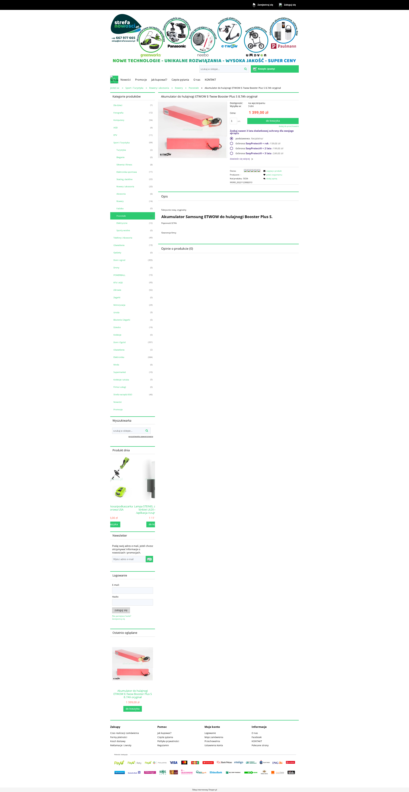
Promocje (118, 409)
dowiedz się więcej (240, 158)
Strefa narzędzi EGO (122, 394)
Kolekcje (117, 334)
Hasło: (115, 596)
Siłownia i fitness (124, 164)
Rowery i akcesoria (125, 186)
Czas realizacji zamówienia (124, 733)
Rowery (120, 201)
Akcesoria (121, 193)
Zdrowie (117, 289)
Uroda (116, 312)
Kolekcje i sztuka (121, 379)
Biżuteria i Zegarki (121, 319)
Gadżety (117, 252)
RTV (115, 135)
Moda (116, 364)
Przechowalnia (212, 741)
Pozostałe (121, 215)
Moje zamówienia (213, 737)
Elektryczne (121, 223)
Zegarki (116, 297)
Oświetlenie (118, 245)
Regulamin (163, 745)
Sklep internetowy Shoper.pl (204, 789)
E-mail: (116, 584)
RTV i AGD (118, 282)
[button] (272, 171)
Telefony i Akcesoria (122, 237)
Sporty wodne (123, 230)
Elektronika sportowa (126, 172)
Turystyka (121, 149)
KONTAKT (257, 741)
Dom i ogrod (119, 260)
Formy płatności (118, 737)
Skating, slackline (124, 179)
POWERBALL (119, 275)
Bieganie (120, 157)
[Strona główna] (204, 38)
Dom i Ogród (119, 342)
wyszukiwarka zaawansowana (140, 436)
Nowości (117, 402)
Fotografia (118, 112)
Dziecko (117, 327)
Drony (116, 267)
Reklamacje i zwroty (120, 745)
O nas (255, 733)
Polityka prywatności (168, 741)
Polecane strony (260, 745)
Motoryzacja (119, 304)
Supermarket (119, 372)
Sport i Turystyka (121, 142)
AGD (115, 127)
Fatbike (119, 208)
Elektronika (118, 357)
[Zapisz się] (149, 559)
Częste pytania (165, 737)
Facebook (257, 737)
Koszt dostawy (117, 741)
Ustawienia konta (213, 745)
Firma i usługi (119, 387)
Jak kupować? (164, 733)
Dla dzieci (117, 105)
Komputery (118, 120)
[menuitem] (125, 80)
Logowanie (210, 733)
